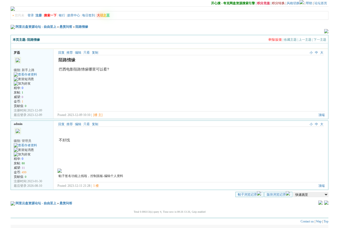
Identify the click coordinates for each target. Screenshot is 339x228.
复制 (95, 52)
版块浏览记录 (276, 194)
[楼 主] (97, 115)
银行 (62, 15)
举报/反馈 (275, 39)
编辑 (78, 52)
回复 (61, 52)
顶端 (321, 115)
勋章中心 (73, 15)
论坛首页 (320, 3)
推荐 (69, 52)
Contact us (307, 221)
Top (326, 221)
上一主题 (305, 39)
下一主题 (320, 39)
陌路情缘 (81, 27)
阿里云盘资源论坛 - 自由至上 (36, 27)
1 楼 (96, 186)
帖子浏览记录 (247, 194)
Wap (319, 221)
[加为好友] (22, 83)
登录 (31, 15)
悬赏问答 (66, 27)
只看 (86, 52)
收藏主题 (290, 39)
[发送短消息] (24, 79)
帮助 (309, 3)
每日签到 (88, 15)
